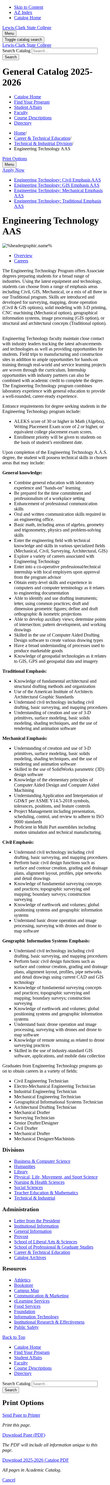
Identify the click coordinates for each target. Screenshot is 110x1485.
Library (21, 1171)
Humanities (24, 1166)
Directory (23, 123)
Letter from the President (37, 1220)
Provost (21, 1236)
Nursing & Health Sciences (39, 1182)
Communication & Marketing (41, 1295)
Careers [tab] (21, 260)
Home (20, 132)
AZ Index (23, 12)
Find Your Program (32, 102)
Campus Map (26, 1290)
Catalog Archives (30, 1257)
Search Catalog (16, 50)
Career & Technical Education (42, 138)
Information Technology (36, 1316)
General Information (33, 1231)
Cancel (8, 1479)
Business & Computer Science (42, 1161)
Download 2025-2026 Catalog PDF (35, 1460)
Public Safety (26, 1327)
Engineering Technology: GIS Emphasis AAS (56, 185)
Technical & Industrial (34, 1197)
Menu (9, 33)
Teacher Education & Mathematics (46, 1192)
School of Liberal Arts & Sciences (45, 1241)
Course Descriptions (33, 117)
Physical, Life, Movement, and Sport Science (56, 1176)
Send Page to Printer (21, 1415)
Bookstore (23, 1285)
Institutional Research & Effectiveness (49, 1322)
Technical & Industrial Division (43, 143)
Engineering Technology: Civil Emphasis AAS (57, 179)
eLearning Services (32, 1300)
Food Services (27, 1306)
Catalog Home (27, 17)
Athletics (22, 1279)
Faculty (21, 112)
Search (11, 57)
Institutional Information (36, 1225)
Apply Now (13, 170)
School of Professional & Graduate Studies (53, 1247)
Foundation (24, 1311)
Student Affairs (28, 107)
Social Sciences (28, 1187)
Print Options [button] (14, 158)
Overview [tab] (23, 255)
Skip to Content (28, 7)
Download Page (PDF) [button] (23, 1434)
